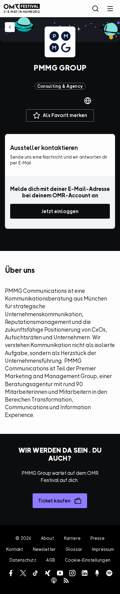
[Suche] (95, 8)
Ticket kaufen (54, 500)
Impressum (103, 549)
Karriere (72, 538)
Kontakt (14, 549)
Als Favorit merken (65, 115)
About (47, 538)
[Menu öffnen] (110, 8)
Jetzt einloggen (60, 211)
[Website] (88, 101)
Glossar (74, 549)
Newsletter (44, 549)
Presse (97, 538)
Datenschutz (23, 560)
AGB (50, 560)
